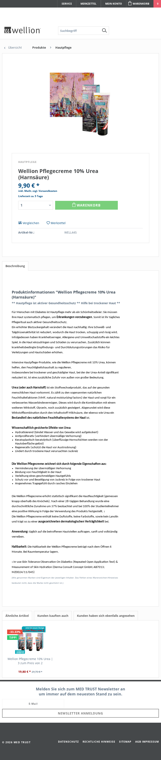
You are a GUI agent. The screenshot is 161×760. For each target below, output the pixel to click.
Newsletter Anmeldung (80, 713)
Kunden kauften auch (52, 616)
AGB (138, 741)
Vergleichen (30, 223)
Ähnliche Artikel (17, 616)
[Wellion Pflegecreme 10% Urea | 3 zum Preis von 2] (30, 640)
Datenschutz (68, 741)
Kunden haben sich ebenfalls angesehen (106, 616)
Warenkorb (141, 3)
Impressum (150, 741)
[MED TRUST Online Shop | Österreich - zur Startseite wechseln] (22, 30)
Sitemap (125, 741)
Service (67, 3)
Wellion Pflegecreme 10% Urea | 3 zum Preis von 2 (30, 661)
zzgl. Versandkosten (44, 191)
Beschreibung (15, 266)
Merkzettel (88, 3)
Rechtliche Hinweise (99, 741)
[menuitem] (83, 30)
